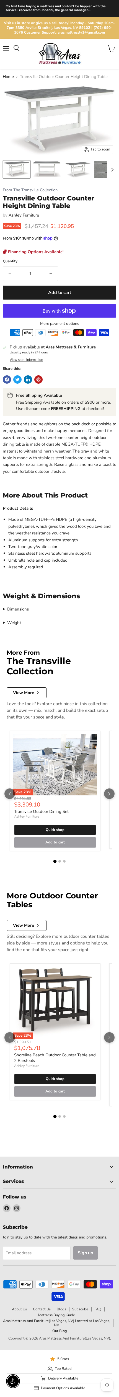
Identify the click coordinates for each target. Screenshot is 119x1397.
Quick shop (55, 829)
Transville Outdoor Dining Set (41, 811)
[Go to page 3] (64, 861)
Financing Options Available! (35, 252)
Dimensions (18, 609)
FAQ (97, 1309)
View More (23, 692)
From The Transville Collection (30, 190)
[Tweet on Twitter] (17, 379)
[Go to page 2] (59, 861)
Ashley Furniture (24, 215)
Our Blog (59, 1330)
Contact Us (42, 1309)
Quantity (10, 261)
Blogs (61, 1309)
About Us (19, 1309)
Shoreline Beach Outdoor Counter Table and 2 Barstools (55, 1057)
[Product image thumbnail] (47, 169)
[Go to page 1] (54, 861)
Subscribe (80, 1309)
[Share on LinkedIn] (28, 379)
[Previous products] (9, 793)
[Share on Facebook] (7, 379)
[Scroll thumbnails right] (111, 169)
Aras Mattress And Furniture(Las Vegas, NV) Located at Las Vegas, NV (56, 1323)
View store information (26, 360)
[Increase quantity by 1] (51, 274)
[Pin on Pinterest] (38, 379)
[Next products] (109, 793)
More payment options (59, 323)
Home (8, 76)
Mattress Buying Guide (56, 1315)
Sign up (85, 1253)
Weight (14, 622)
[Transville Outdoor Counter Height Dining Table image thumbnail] (16, 169)
